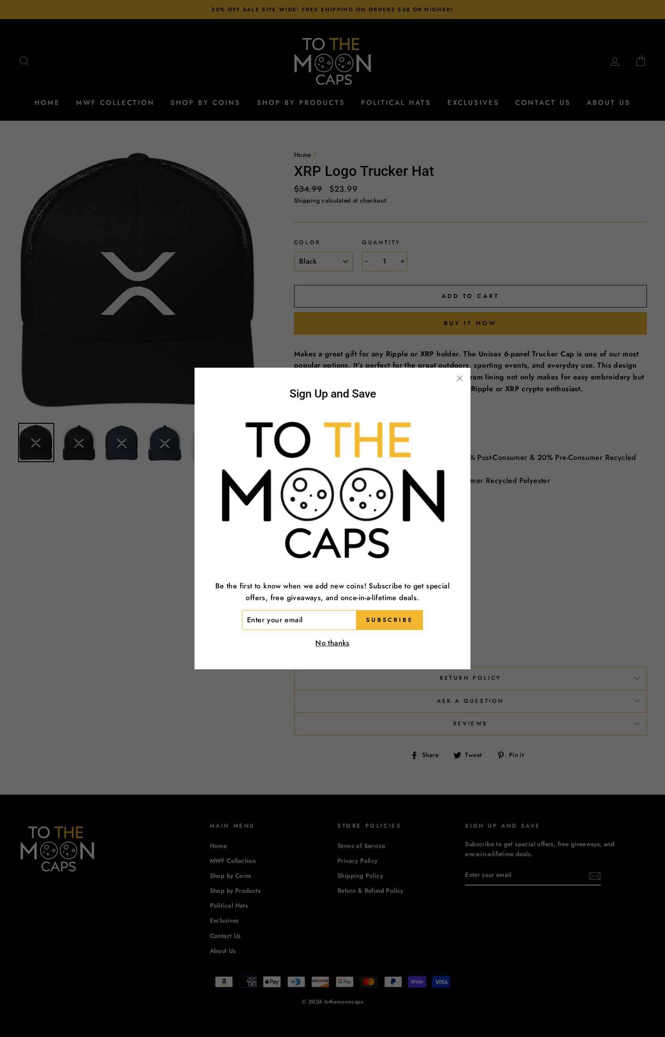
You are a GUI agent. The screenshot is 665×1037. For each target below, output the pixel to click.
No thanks (332, 643)
